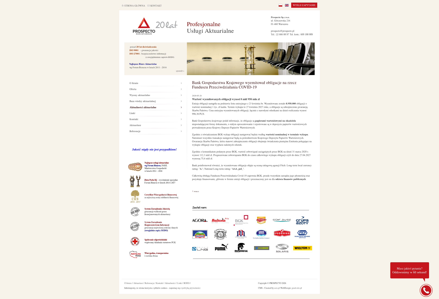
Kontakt (133, 119)
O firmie (133, 83)
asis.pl (277, 287)
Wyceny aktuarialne (139, 95)
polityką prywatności (191, 287)
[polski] (280, 5)
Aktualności (170, 283)
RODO (186, 283)
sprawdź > (179, 71)
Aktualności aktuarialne (143, 107)
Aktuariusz (135, 125)
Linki (132, 113)
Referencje (134, 131)
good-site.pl (297, 287)
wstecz (196, 191)
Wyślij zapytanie (304, 5)
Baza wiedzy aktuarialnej (142, 101)
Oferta (132, 89)
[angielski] (287, 5)
